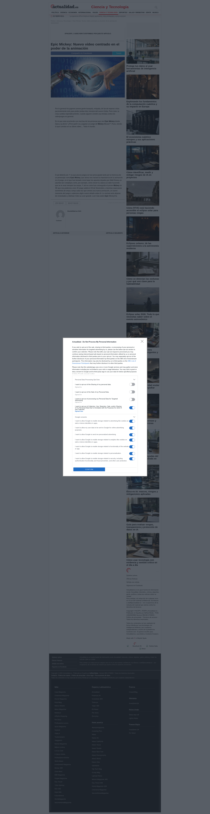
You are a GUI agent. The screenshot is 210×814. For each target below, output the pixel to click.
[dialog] (105, 407)
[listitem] (105, 379)
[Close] (143, 342)
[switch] (132, 384)
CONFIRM (89, 469)
